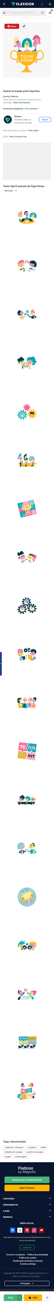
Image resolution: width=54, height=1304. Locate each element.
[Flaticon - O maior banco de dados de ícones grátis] (23, 4)
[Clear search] (36, 13)
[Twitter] (19, 1230)
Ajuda (6, 1211)
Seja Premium (27, 1187)
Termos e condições (15, 1254)
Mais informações (21, 102)
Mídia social (27, 1223)
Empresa (8, 1217)
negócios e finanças (14, 1147)
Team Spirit (33, 130)
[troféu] (27, 897)
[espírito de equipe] (27, 217)
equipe (8, 1156)
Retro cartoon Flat (18, 136)
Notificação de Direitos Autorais (28, 1261)
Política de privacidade (37, 1254)
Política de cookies (27, 1257)
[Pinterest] (27, 1230)
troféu (43, 1147)
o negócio (32, 1147)
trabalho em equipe (14, 1152)
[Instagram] (34, 1230)
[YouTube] (41, 1230)
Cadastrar (27, 1247)
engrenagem (21, 1156)
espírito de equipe (35, 1152)
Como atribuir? (31, 108)
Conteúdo (8, 1198)
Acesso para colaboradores (27, 1179)
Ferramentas (10, 1205)
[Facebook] (12, 1230)
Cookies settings (28, 1264)
